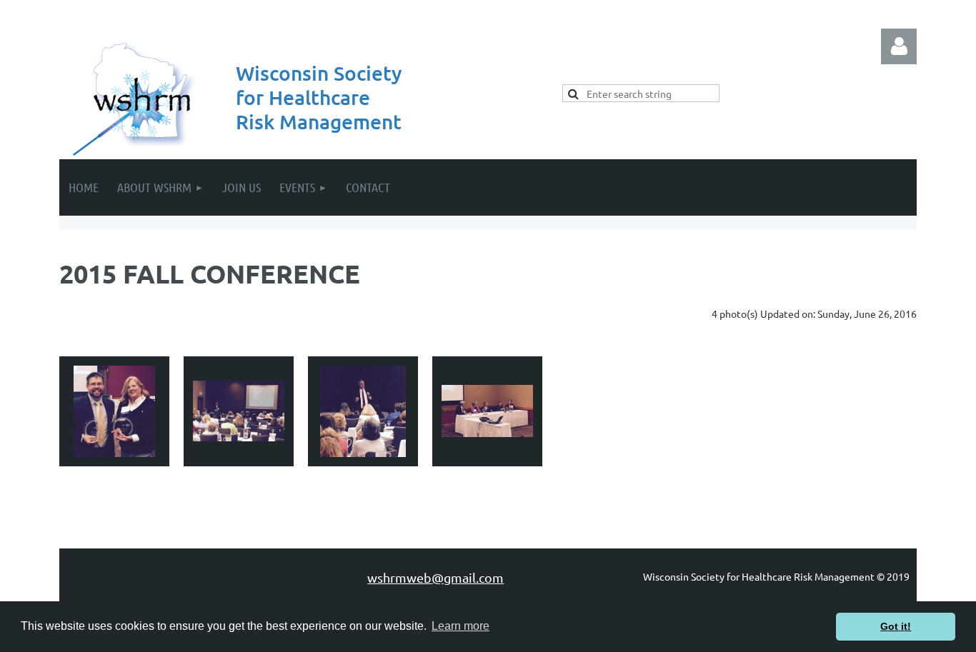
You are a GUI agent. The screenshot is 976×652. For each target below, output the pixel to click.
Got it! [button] (895, 626)
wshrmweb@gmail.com (435, 577)
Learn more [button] (460, 626)
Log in (899, 46)
